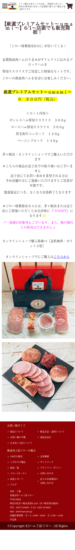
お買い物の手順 (18, 437)
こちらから (62, 256)
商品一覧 (14, 468)
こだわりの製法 (18, 462)
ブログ (13, 484)
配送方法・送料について (52, 431)
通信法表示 (45, 437)
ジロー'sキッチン (18, 473)
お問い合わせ (46, 473)
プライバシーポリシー (51, 468)
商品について (16, 431)
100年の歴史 (16, 456)
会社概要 (44, 456)
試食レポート (16, 479)
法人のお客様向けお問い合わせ (49, 481)
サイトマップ (46, 462)
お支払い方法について (21, 443)
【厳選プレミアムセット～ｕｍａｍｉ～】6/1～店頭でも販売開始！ (38, 27)
